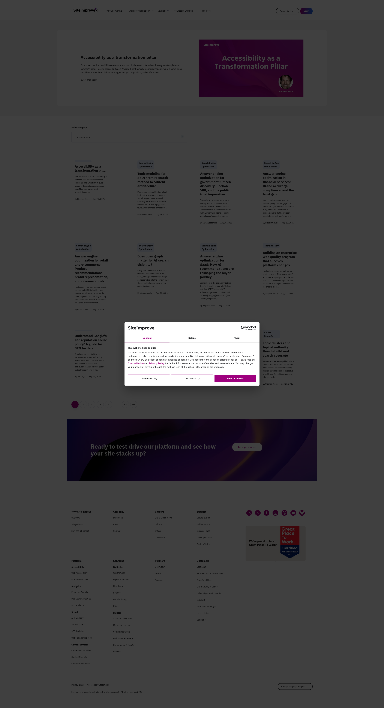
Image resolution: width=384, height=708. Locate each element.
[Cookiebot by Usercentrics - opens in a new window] (243, 328)
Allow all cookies (235, 378)
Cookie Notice (136, 363)
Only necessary (149, 378)
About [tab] (237, 338)
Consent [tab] (147, 338)
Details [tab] (192, 338)
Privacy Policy (157, 363)
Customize (190, 378)
